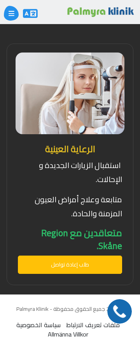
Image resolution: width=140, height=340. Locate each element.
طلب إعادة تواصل (70, 264)
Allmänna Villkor (68, 334)
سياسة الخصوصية (38, 325)
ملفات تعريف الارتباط (93, 325)
